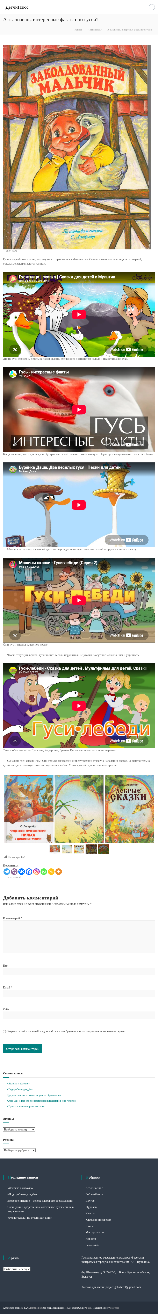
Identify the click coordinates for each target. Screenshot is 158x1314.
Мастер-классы (95, 1232)
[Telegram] (6, 871)
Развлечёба (92, 1245)
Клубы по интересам (98, 1219)
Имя (6, 965)
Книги (90, 1226)
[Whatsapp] (44, 871)
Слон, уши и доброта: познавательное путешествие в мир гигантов (41, 1100)
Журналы (91, 1207)
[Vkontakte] (21, 871)
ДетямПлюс (17, 7)
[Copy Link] (51, 871)
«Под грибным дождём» (20, 1089)
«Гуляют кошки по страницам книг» (25, 1106)
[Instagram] (36, 871)
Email (7, 987)
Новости (91, 1238)
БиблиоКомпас (95, 1194)
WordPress (113, 1307)
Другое (90, 1200)
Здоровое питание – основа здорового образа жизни (34, 1095)
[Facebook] (29, 871)
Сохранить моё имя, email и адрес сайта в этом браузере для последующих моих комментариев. (66, 1031)
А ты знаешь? (95, 29)
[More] (58, 871)
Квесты (90, 1213)
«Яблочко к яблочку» (18, 1083)
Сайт (6, 1009)
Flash (89, 1307)
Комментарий (12, 918)
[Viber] (14, 871)
